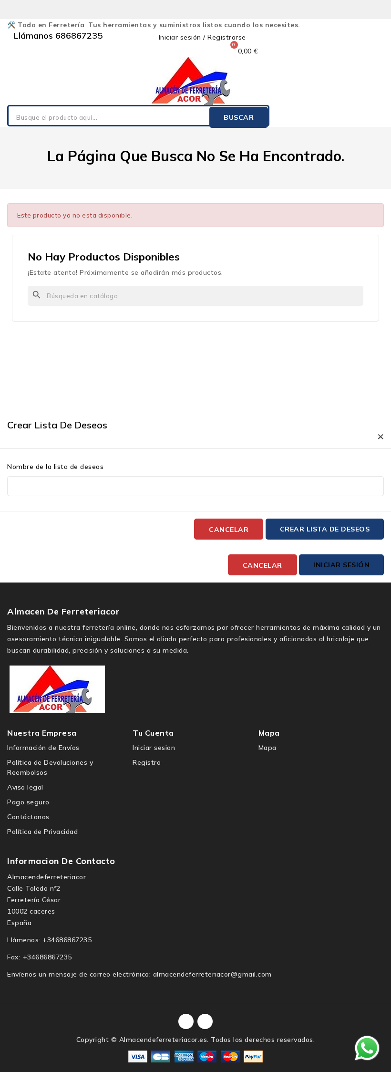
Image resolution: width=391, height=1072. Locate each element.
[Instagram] (205, 1021)
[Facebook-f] (186, 1021)
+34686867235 (67, 940)
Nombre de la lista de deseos (55, 466)
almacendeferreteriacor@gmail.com (212, 974)
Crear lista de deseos (325, 529)
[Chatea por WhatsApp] (367, 1047)
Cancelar (228, 529)
